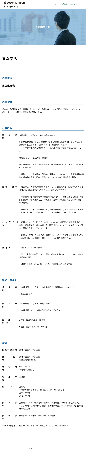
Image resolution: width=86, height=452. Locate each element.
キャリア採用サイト (11, 7)
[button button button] (81, 4)
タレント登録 (61, 4)
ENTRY (73, 4)
